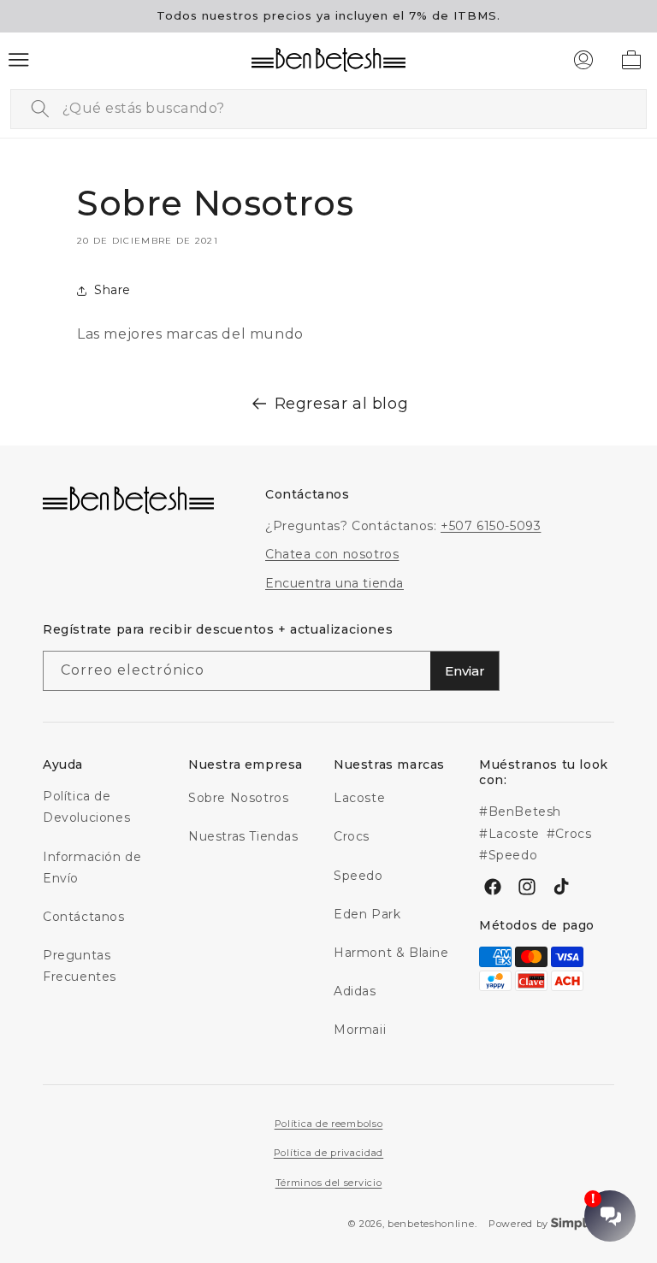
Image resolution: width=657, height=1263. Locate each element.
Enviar (465, 671)
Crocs (352, 836)
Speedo (358, 875)
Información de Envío (92, 867)
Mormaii (360, 1029)
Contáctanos (84, 916)
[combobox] (328, 109)
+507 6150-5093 (491, 526)
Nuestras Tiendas (243, 836)
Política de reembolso (329, 1124)
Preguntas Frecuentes (79, 965)
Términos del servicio (328, 1183)
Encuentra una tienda (334, 583)
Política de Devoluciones (86, 806)
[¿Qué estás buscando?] (40, 108)
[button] (19, 60)
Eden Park (367, 914)
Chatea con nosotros (332, 554)
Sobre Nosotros (238, 798)
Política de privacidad (328, 1153)
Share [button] (112, 290)
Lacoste (359, 798)
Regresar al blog (342, 403)
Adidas (355, 991)
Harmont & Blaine (391, 952)
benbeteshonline (431, 1224)
